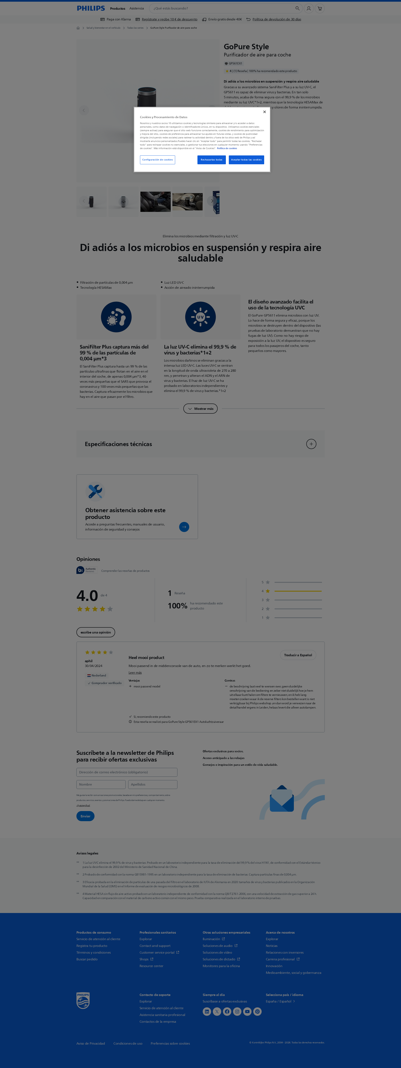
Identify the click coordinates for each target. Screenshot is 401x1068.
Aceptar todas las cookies (246, 160)
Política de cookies (227, 148)
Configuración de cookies (157, 160)
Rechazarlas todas (211, 160)
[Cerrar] (264, 111)
